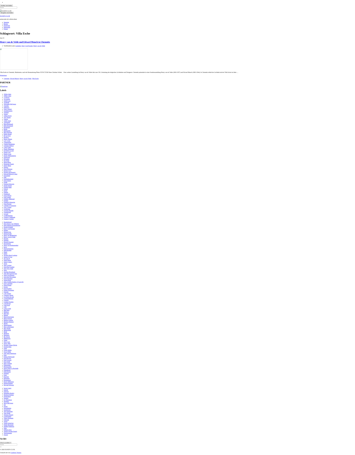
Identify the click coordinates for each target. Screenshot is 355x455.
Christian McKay (9, 146)
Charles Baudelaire (9, 144)
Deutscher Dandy (9, 164)
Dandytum (7, 25)
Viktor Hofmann (8, 418)
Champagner (7, 142)
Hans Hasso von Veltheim (11, 224)
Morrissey (7, 335)
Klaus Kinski (7, 285)
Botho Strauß (7, 134)
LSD (5, 307)
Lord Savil (7, 305)
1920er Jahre (7, 94)
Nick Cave (7, 342)
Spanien (6, 398)
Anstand (6, 112)
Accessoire (7, 99)
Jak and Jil (7, 258)
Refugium (7, 378)
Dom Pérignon (8, 169)
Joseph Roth (7, 280)
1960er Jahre (7, 96)
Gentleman (7, 209)
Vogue (5, 421)
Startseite (6, 22)
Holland (6, 240)
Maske (6, 323)
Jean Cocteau (7, 265)
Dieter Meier (7, 166)
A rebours (6, 97)
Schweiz (6, 391)
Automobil (7, 122)
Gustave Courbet (9, 219)
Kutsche (6, 292)
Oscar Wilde (7, 352)
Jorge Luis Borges (9, 275)
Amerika (6, 106)
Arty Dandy (7, 117)
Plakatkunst (7, 370)
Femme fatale (8, 187)
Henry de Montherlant (10, 235)
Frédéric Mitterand (9, 199)
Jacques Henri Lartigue (10, 255)
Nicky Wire (7, 343)
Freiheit (6, 200)
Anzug (6, 114)
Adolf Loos (7, 101)
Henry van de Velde (39, 46)
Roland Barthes (8, 383)
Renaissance (7, 380)
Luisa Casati (7, 308)
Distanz (6, 167)
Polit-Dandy (7, 372)
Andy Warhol (8, 109)
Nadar (5, 340)
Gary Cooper (7, 207)
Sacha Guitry (7, 388)
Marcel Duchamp (9, 317)
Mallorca (6, 312)
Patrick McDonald (9, 357)
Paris (5, 355)
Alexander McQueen (10, 104)
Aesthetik (18, 46)
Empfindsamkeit (8, 179)
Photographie (7, 367)
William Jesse (8, 430)
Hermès (6, 239)
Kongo (6, 287)
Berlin (5, 129)
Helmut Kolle (8, 234)
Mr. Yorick (7, 337)
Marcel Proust (8, 318)
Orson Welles (8, 350)
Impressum (7, 27)
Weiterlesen (3, 75)
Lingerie (6, 300)
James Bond (7, 260)
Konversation (8, 288)
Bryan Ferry (7, 136)
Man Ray (6, 313)
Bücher (6, 24)
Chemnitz (6, 78)
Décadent (6, 159)
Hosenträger (7, 244)
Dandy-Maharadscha (10, 156)
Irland (5, 252)
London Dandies (8, 302)
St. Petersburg (8, 400)
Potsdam (6, 373)
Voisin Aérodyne (8, 423)
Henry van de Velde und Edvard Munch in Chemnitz (25, 42)
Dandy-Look (7, 154)
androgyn (6, 107)
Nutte (5, 348)
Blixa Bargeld (8, 132)
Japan (5, 263)
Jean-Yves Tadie (8, 268)
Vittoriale (6, 420)
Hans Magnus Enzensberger (12, 225)
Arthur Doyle (8, 116)
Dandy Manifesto (9, 149)
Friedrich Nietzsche (9, 202)
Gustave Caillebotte (9, 217)
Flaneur (6, 192)
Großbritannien (8, 215)
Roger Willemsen (9, 382)
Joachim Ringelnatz (9, 272)
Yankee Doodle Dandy (10, 431)
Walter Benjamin (8, 425)
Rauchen (6, 377)
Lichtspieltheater (8, 298)
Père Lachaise (8, 363)
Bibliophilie (7, 131)
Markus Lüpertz (8, 320)
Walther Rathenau (9, 426)
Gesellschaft (7, 212)
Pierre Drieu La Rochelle (11, 368)
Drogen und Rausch (9, 172)
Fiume (5, 190)
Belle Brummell (8, 126)
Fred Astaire (7, 197)
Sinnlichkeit (7, 396)
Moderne (6, 333)
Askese (6, 119)
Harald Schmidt (8, 227)
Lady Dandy (7, 293)
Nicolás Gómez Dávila (10, 345)
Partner (6, 29)
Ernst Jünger (7, 180)
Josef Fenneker (8, 278)
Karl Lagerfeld (8, 283)
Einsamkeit (7, 175)
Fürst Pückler (7, 204)
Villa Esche (35, 78)
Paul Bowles (7, 358)
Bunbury (6, 137)
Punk (5, 375)
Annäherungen (8, 111)
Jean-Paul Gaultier (9, 267)
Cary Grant (7, 141)
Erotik (5, 182)
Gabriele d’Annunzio (10, 205)
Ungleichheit (7, 416)
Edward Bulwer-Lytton (10, 174)
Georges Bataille (8, 210)
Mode (5, 332)
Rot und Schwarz (9, 385)
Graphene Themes (15, 452)
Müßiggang (7, 338)
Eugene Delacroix (9, 184)
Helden (6, 230)
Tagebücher (7, 410)
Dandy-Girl (7, 152)
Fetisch (6, 189)
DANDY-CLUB (5, 16)
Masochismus (8, 325)
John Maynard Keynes (10, 273)
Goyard (6, 214)
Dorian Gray (7, 171)
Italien (5, 253)
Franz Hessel (7, 195)
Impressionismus (8, 248)
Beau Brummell (8, 124)
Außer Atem (7, 121)
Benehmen (7, 127)
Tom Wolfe (7, 413)
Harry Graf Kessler (27, 46)
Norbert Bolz (7, 347)
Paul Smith (7, 362)
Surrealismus (7, 408)
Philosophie (7, 365)
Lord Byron (7, 303)
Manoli (6, 315)
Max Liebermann (9, 327)
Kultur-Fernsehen (9, 290)
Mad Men (6, 310)
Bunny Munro (8, 139)
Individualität (7, 250)
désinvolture (7, 162)
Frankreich (7, 194)
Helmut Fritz (7, 232)
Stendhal (6, 401)
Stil (5, 405)
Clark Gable (7, 147)
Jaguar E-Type (8, 257)
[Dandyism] (3, 86)
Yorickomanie (8, 433)
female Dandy (8, 185)
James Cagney (8, 262)
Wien (5, 428)
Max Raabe (7, 328)
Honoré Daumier (9, 242)
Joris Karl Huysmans (10, 277)
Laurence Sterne (8, 295)
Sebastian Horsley (9, 393)
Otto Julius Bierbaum (10, 353)
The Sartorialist (8, 411)
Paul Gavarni (7, 360)
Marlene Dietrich (9, 322)
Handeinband (8, 222)
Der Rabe (6, 161)
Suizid (5, 406)
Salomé (6, 390)
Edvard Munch (14, 78)
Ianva (5, 247)
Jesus (5, 270)
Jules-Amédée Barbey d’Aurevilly (14, 282)
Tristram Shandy (8, 415)
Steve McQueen (8, 403)
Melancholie (7, 330)
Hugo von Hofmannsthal (11, 245)
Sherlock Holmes (9, 395)
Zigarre (6, 435)
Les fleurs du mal (9, 297)
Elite (5, 177)
